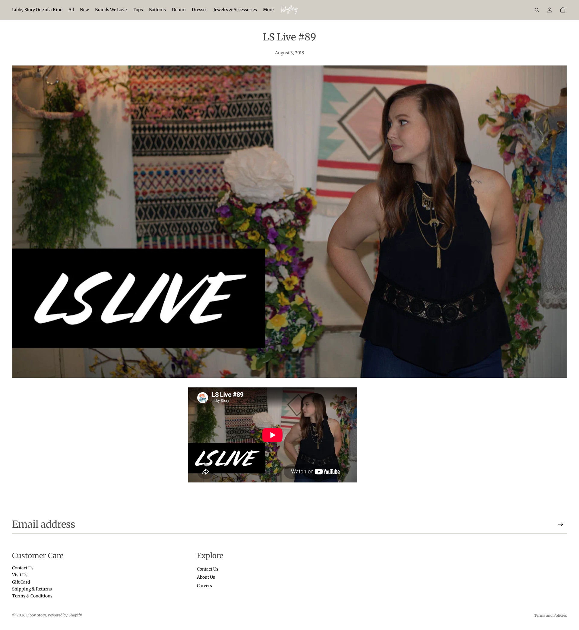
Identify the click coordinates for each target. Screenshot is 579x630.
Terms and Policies (550, 615)
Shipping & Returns (32, 589)
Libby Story (36, 615)
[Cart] (562, 10)
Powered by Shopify (65, 615)
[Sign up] (560, 524)
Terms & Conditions (32, 596)
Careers (204, 585)
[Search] (536, 10)
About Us (206, 577)
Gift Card (21, 581)
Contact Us (22, 567)
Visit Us (19, 575)
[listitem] (268, 10)
